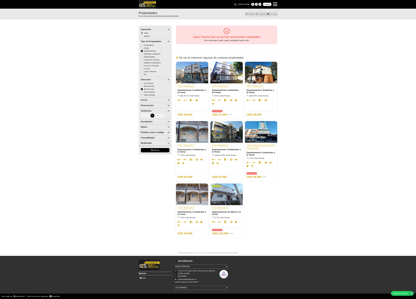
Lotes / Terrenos (150, 71)
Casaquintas (149, 45)
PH (145, 74)
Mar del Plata (149, 86)
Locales (147, 69)
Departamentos (150, 51)
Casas (146, 48)
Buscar (156, 150)
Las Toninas (148, 83)
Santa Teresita (149, 95)
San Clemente (149, 92)
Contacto (267, 4)
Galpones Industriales (152, 63)
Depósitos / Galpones (152, 54)
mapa (275, 14)
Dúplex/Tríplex (149, 57)
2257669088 (182, 276)
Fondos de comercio (152, 60)
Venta (146, 33)
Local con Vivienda (151, 66)
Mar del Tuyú (149, 89)
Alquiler (147, 36)
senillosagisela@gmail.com (187, 279)
